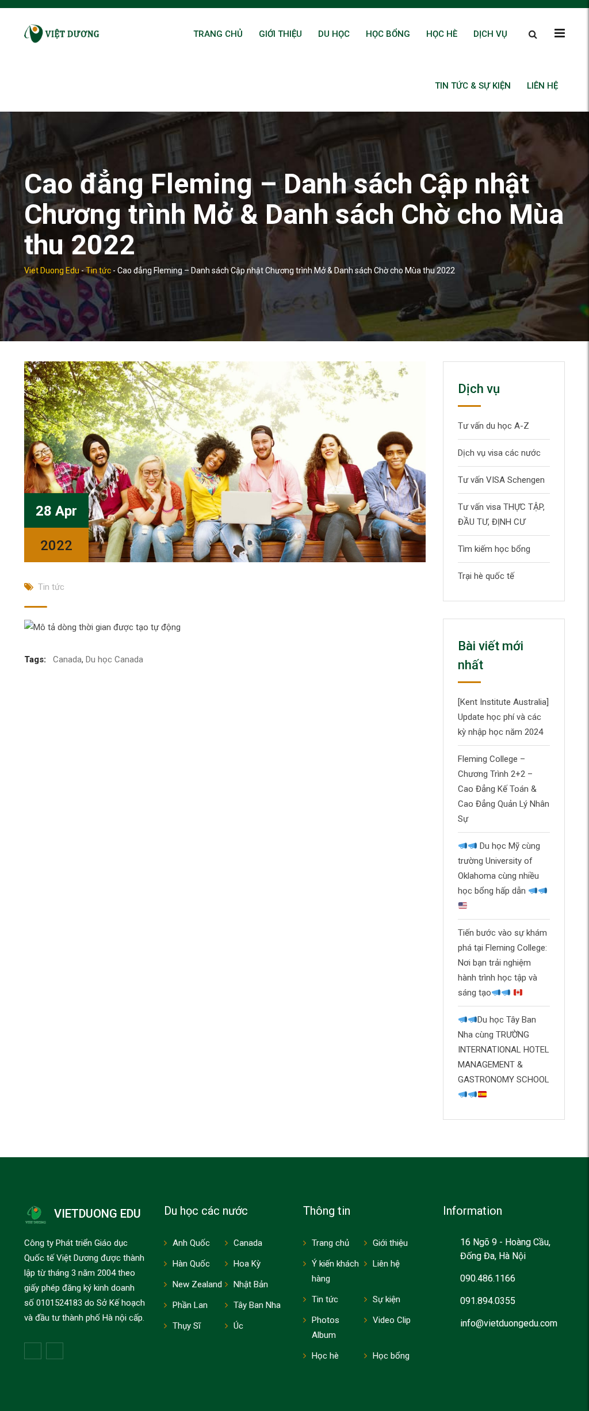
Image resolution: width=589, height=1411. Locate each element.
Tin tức (51, 587)
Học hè (441, 34)
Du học (334, 34)
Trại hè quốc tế (486, 576)
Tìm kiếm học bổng (494, 549)
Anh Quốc (191, 1243)
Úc (238, 1326)
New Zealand (197, 1284)
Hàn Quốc (191, 1264)
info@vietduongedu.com (508, 1323)
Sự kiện (386, 1299)
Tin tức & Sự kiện (473, 86)
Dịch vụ (490, 34)
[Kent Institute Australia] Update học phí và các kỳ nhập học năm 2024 (503, 717)
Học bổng (388, 34)
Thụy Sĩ (187, 1326)
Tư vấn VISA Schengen (501, 480)
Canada (67, 659)
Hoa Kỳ (247, 1264)
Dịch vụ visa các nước (499, 453)
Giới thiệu (280, 34)
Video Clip (392, 1320)
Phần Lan (190, 1305)
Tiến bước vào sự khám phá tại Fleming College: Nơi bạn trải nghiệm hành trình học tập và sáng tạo (502, 963)
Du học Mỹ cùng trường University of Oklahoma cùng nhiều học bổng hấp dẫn (499, 868)
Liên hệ (542, 86)
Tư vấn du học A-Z (493, 426)
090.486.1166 (487, 1278)
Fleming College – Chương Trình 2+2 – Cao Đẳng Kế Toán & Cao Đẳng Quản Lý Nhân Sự (503, 789)
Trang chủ (218, 34)
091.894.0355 (487, 1300)
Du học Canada (114, 659)
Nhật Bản (251, 1284)
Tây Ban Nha (257, 1305)
